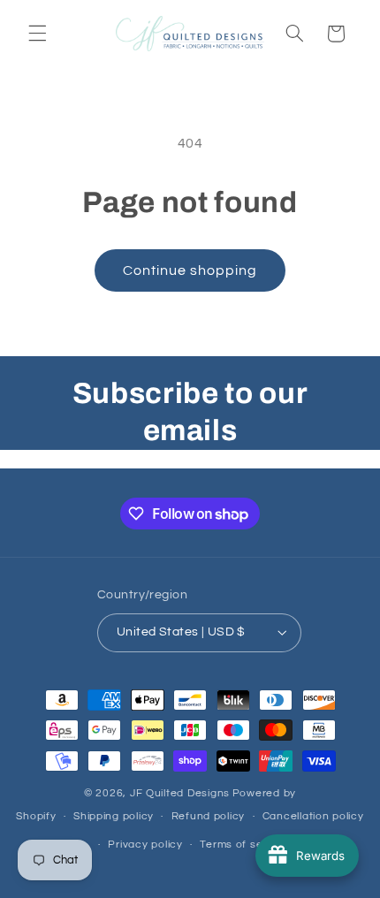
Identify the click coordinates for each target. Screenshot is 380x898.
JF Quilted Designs (180, 793)
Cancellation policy (313, 816)
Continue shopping (190, 270)
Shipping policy (113, 816)
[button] (37, 33)
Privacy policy (145, 844)
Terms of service (244, 844)
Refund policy (208, 816)
